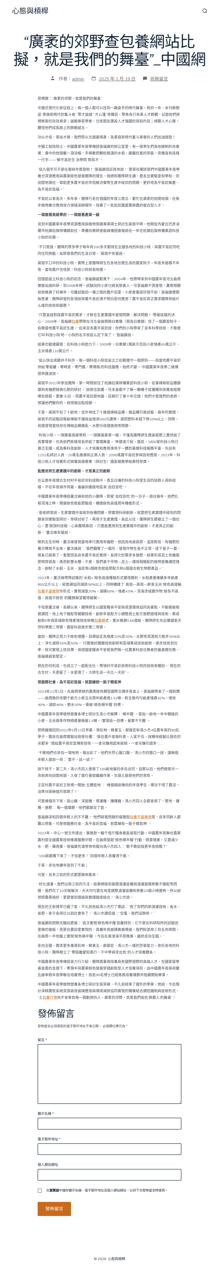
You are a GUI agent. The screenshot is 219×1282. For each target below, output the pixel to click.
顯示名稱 (46, 1113)
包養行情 (50, 997)
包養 (75, 321)
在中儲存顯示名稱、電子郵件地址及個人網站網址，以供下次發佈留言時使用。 (107, 1190)
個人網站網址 (48, 1164)
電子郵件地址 (49, 1139)
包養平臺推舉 (48, 591)
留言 (42, 1040)
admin (78, 79)
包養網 (99, 620)
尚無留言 (159, 79)
